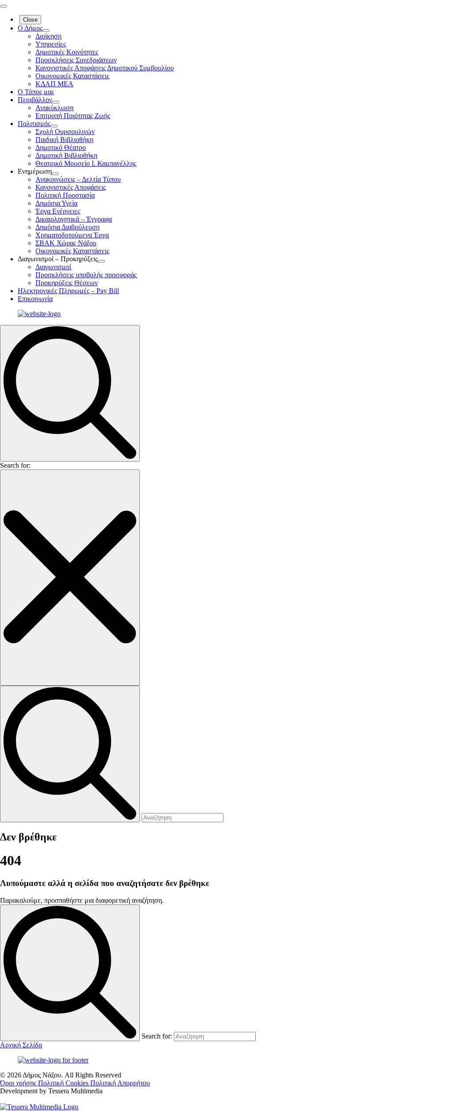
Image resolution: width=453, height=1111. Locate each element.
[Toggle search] (70, 393)
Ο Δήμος (30, 28)
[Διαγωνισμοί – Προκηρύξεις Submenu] (101, 261)
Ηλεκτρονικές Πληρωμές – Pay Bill (68, 290)
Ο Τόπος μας (36, 91)
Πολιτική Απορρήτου (120, 1083)
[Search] (70, 973)
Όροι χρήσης (19, 1083)
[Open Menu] (3, 6)
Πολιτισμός (34, 123)
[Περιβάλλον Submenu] (55, 102)
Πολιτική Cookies (64, 1083)
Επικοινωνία (35, 298)
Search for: (15, 465)
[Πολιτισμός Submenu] (54, 126)
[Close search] (70, 578)
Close (30, 19)
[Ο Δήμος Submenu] (46, 30)
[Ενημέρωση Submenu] (55, 173)
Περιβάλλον (35, 99)
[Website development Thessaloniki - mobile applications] (39, 1107)
